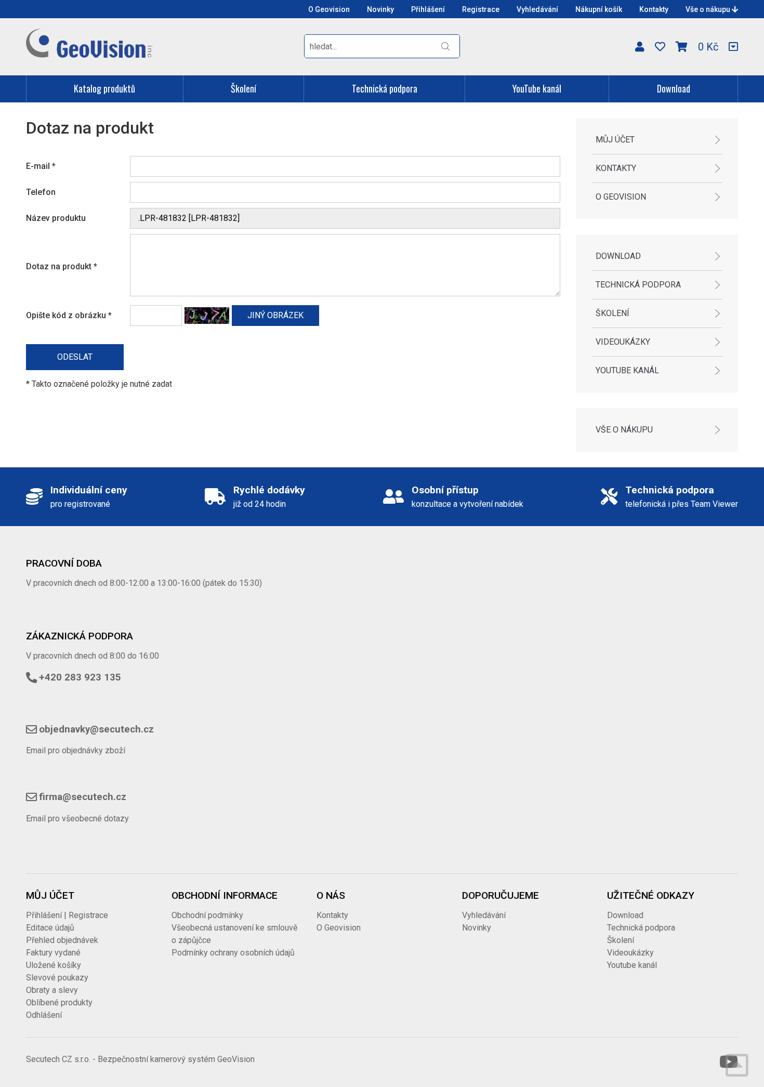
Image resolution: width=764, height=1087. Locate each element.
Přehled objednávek (62, 940)
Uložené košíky (53, 965)
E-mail (41, 166)
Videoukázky (623, 342)
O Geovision (329, 9)
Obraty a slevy (52, 990)
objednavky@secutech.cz (96, 729)
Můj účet (615, 140)
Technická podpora (384, 88)
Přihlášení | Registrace (67, 915)
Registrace (480, 9)
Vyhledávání (537, 9)
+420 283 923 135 (80, 677)
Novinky (380, 9)
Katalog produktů (104, 88)
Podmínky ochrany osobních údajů (233, 953)
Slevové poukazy (57, 978)
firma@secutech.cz (82, 797)
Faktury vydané (53, 953)
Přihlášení (428, 9)
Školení (243, 88)
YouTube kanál (536, 88)
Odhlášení (44, 1015)
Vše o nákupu (709, 9)
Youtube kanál (627, 370)
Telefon (41, 192)
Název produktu (56, 218)
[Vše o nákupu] (733, 47)
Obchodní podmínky (207, 915)
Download (673, 88)
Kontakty (653, 9)
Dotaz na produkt (61, 266)
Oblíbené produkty (59, 1002)
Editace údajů (50, 928)
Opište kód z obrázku (69, 315)
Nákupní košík (598, 9)
